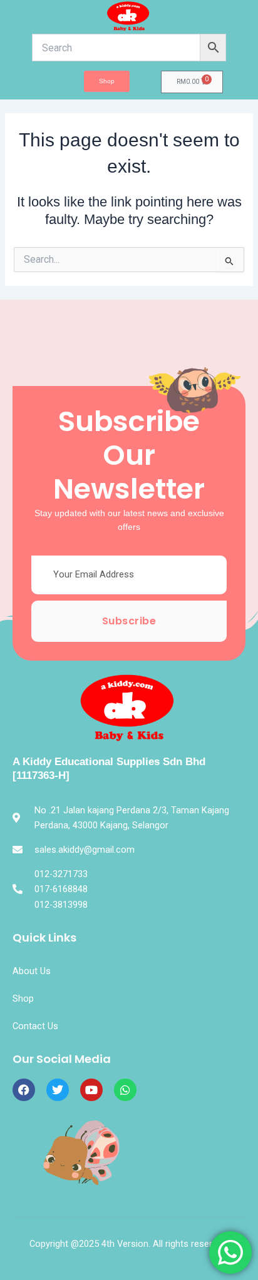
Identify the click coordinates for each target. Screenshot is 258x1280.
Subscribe (129, 621)
